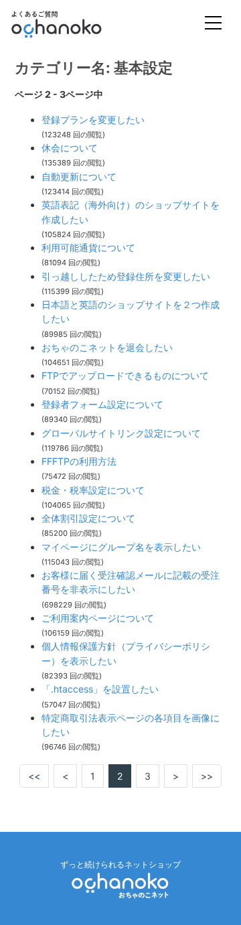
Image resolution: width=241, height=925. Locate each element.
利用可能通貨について (88, 247)
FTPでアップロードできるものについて (125, 375)
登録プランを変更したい (93, 119)
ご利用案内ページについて (98, 618)
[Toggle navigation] (213, 24)
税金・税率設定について (93, 490)
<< (34, 776)
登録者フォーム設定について (102, 404)
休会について (70, 147)
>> (207, 776)
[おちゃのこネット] (120, 885)
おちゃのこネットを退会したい (107, 347)
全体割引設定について (88, 518)
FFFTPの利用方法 (79, 461)
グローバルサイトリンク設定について (121, 433)
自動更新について (79, 176)
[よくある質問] (75, 24)
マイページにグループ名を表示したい (121, 547)
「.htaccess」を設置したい (100, 689)
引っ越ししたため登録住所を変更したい (126, 276)
